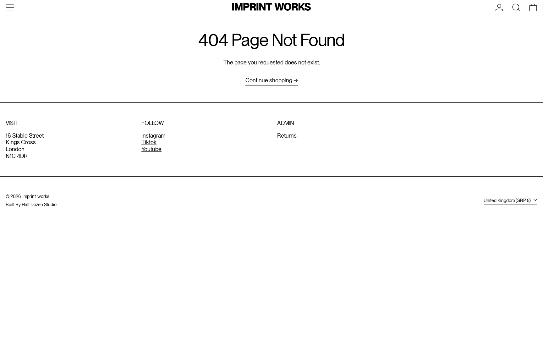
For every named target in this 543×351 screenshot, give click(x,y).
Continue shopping (268, 80)
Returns (287, 135)
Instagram (153, 135)
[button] (516, 7)
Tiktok (148, 142)
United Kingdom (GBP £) (508, 200)
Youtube (151, 149)
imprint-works (36, 196)
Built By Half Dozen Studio (31, 204)
